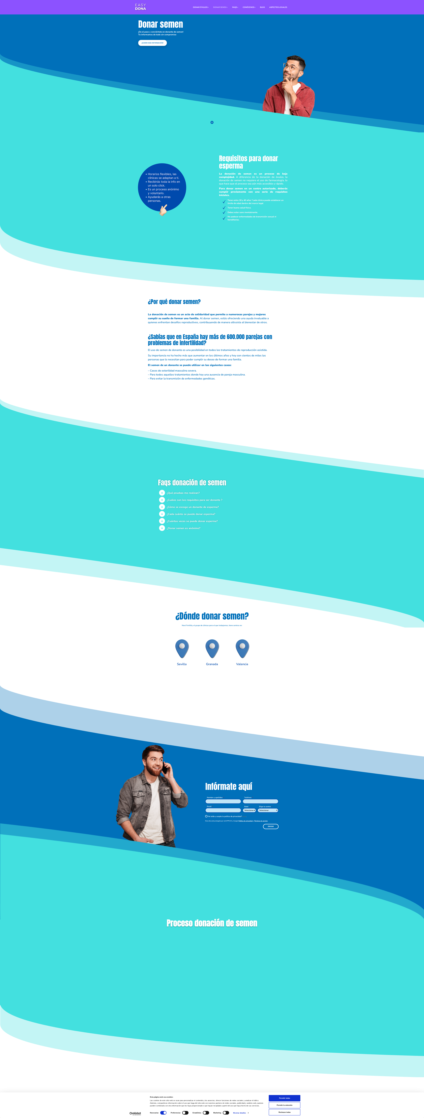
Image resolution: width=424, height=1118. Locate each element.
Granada (212, 664)
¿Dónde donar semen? (212, 616)
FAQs (234, 7)
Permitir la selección (284, 1105)
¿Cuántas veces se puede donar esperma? (192, 521)
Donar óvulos (200, 7)
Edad (246, 807)
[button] (212, 493)
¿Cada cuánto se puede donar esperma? (191, 514)
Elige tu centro (265, 807)
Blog (262, 7)
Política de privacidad (245, 821)
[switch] (185, 1112)
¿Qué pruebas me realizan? (183, 493)
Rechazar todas (285, 1112)
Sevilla (182, 664)
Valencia (242, 664)
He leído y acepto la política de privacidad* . (227, 816)
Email (209, 807)
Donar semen (219, 7)
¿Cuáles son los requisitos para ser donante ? (194, 500)
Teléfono (248, 798)
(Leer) (244, 817)
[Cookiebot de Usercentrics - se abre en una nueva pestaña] (135, 1113)
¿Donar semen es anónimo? (183, 528)
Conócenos (248, 7)
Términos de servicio (261, 821)
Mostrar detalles (239, 1113)
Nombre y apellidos (215, 798)
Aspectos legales (278, 7)
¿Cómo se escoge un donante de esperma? (193, 507)
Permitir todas (284, 1098)
